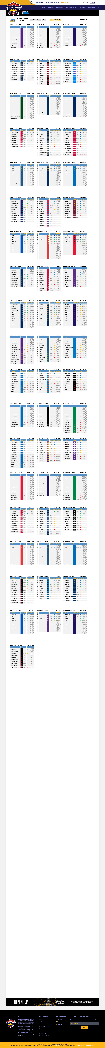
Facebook (59, 1019)
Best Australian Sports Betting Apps (26, 1034)
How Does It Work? (44, 1035)
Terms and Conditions (45, 1031)
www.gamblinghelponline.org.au (85, 1045)
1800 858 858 (56, 1045)
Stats (40, 1021)
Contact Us (91, 7)
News (43, 7)
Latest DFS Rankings (44, 1026)
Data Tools (82, 7)
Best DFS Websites (44, 1024)
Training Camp (71, 7)
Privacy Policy (43, 1033)
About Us (41, 1019)
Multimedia (60, 7)
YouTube (59, 1024)
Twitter (59, 1021)
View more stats (64, 2)
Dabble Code (20, 1035)
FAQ (40, 1028)
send (84, 1027)
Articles (50, 7)
